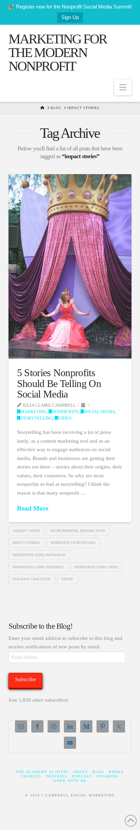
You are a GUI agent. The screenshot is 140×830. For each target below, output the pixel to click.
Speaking (108, 776)
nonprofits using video (96, 567)
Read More (32, 508)
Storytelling (36, 418)
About (80, 772)
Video (64, 418)
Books (116, 772)
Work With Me (70, 780)
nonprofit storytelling (73, 543)
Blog (98, 772)
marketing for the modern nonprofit (57, 52)
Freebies (56, 776)
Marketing (33, 411)
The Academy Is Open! (42, 772)
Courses (31, 776)
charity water (26, 531)
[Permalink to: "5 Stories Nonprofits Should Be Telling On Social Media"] (70, 266)
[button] (123, 87)
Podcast (82, 776)
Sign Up (70, 17)
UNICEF (67, 579)
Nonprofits (65, 411)
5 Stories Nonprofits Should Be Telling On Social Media (59, 383)
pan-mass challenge (32, 579)
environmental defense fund (77, 531)
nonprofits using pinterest (38, 567)
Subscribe (25, 679)
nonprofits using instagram (39, 555)
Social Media (99, 411)
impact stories (26, 543)
